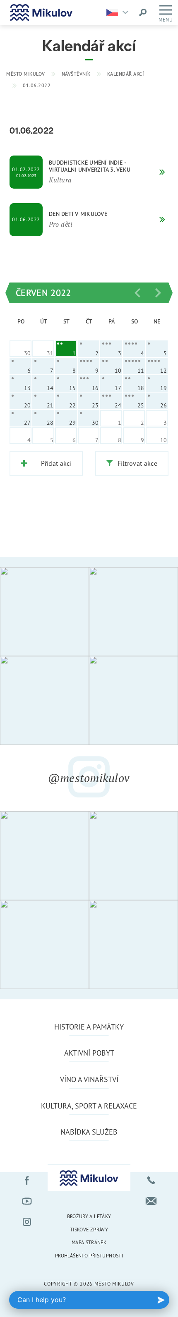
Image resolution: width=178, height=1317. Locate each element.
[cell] (66, 348)
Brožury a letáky (89, 1216)
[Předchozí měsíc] (137, 293)
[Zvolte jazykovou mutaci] (119, 12)
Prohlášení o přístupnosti (89, 1255)
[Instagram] (27, 1222)
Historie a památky (89, 1026)
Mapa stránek (89, 1242)
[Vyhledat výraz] (142, 12)
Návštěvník (76, 74)
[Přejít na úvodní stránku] (41, 12)
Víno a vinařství (89, 1079)
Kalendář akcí (125, 74)
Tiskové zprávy (89, 1229)
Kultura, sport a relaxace (89, 1105)
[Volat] (151, 1180)
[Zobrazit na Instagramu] (44, 611)
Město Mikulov (25, 74)
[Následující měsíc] (158, 293)
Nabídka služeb (89, 1131)
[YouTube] (27, 1201)
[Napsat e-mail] (151, 1201)
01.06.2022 (37, 85)
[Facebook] (27, 1180)
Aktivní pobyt (89, 1052)
